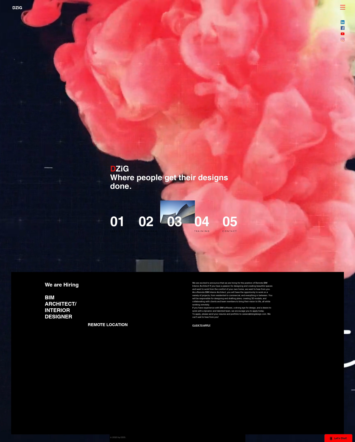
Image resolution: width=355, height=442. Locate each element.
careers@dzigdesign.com (254, 314)
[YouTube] (342, 34)
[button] (342, 7)
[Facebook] (342, 28)
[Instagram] (342, 40)
